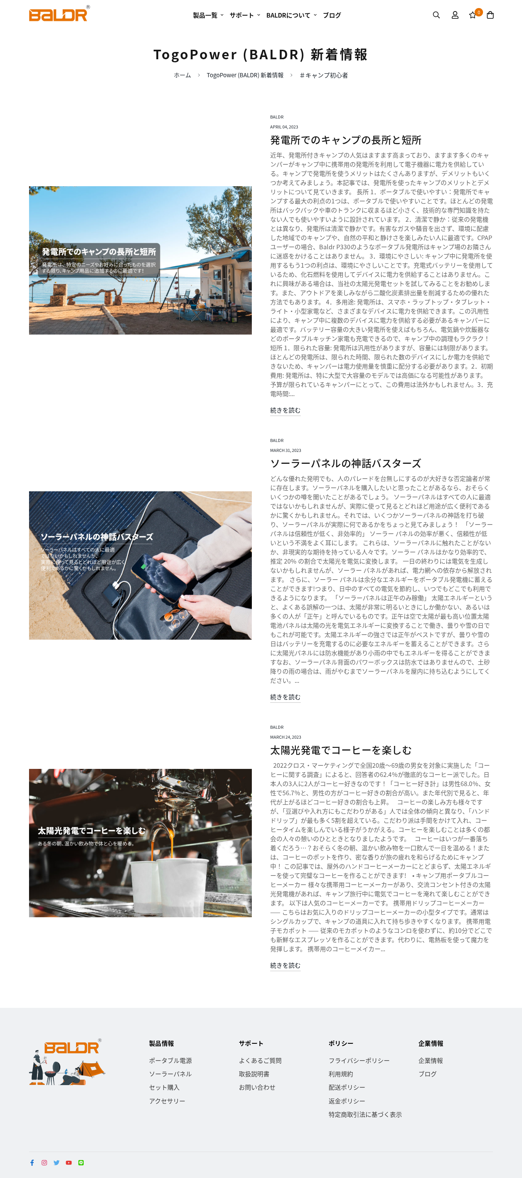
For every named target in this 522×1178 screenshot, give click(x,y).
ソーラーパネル (170, 1073)
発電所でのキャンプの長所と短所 (346, 139)
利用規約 (341, 1073)
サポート (242, 14)
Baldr (277, 117)
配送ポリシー (347, 1087)
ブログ (332, 14)
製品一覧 (205, 14)
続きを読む (285, 409)
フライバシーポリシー (359, 1060)
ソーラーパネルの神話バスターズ (346, 463)
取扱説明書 (254, 1073)
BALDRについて (288, 14)
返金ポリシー (347, 1100)
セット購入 (164, 1087)
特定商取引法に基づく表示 (365, 1114)
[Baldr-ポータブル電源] (59, 15)
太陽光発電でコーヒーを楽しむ (341, 750)
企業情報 (430, 1060)
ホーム (182, 75)
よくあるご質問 (260, 1060)
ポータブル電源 (170, 1060)
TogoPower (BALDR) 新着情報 (245, 75)
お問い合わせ (257, 1087)
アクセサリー (167, 1100)
